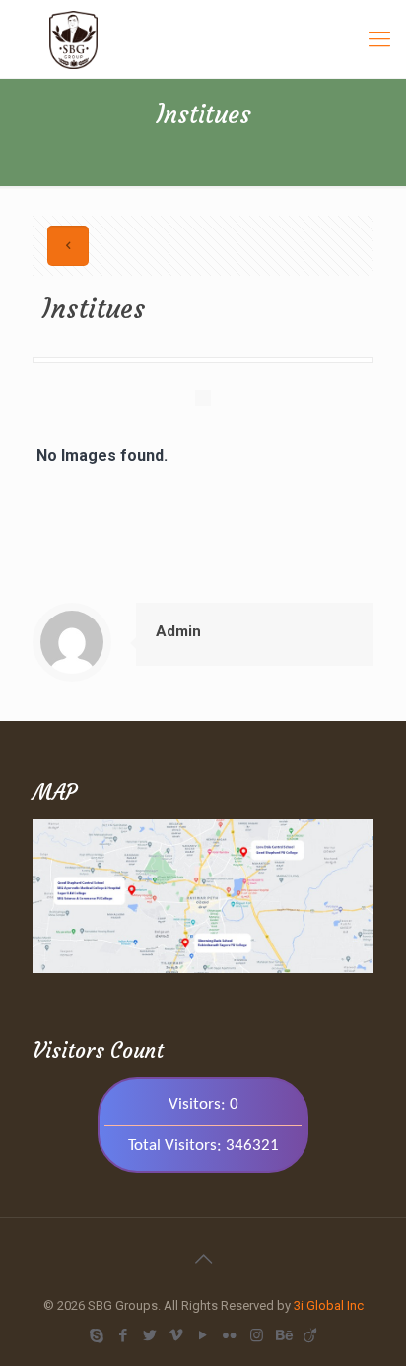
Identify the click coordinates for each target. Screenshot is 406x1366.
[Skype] (97, 1335)
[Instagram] (256, 1335)
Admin (178, 631)
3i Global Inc (329, 1305)
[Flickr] (230, 1335)
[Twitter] (150, 1335)
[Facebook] (123, 1335)
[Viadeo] (310, 1335)
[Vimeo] (177, 1335)
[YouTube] (203, 1335)
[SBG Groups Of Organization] (203, 39)
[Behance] (283, 1335)
